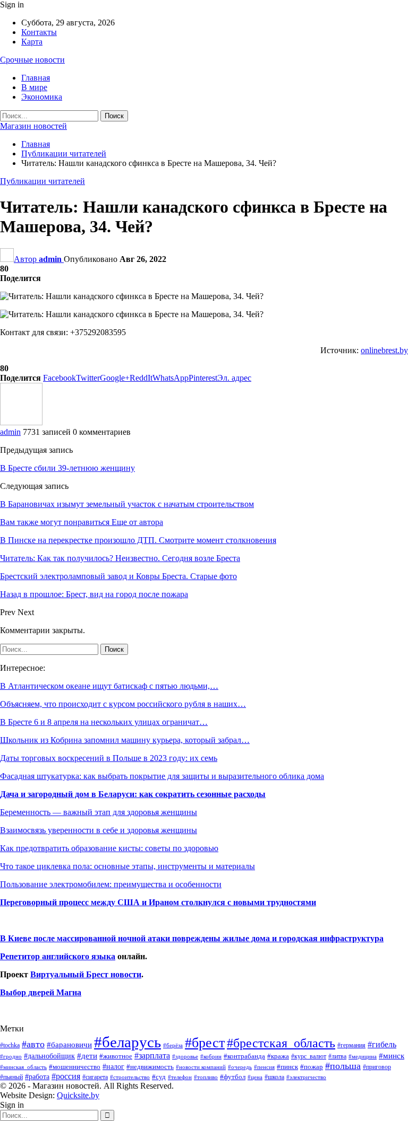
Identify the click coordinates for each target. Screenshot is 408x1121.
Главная (35, 77)
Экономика (41, 96)
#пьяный (11, 1077)
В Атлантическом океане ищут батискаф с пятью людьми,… (109, 685)
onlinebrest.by (384, 350)
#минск (391, 1055)
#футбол (232, 1077)
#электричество (306, 1077)
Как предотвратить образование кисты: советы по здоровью (109, 848)
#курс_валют (308, 1056)
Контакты (39, 32)
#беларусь (127, 1042)
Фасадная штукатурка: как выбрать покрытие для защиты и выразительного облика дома (162, 776)
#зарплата (152, 1055)
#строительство (130, 1077)
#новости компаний (201, 1067)
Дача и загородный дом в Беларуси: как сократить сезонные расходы (133, 794)
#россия (66, 1076)
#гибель (382, 1044)
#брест (205, 1042)
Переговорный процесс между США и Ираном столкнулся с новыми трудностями (158, 902)
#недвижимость (150, 1067)
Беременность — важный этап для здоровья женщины (98, 812)
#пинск (287, 1067)
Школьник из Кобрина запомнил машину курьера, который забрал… (125, 740)
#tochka (10, 1045)
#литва (337, 1056)
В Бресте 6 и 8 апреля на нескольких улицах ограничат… (104, 721)
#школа (274, 1077)
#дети (87, 1056)
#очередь (240, 1067)
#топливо (206, 1077)
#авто (33, 1044)
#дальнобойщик (49, 1056)
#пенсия (264, 1067)
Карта (31, 41)
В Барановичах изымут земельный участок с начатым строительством (127, 504)
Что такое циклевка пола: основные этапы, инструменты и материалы (127, 866)
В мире (34, 87)
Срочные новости (32, 59)
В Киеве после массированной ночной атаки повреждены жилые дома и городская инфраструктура (192, 938)
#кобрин (211, 1056)
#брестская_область (281, 1043)
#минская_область (23, 1067)
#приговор (377, 1067)
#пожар (311, 1067)
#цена (255, 1077)
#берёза (173, 1045)
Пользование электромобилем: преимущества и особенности (111, 884)
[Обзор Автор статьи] (21, 422)
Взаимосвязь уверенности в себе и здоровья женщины (98, 830)
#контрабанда (244, 1056)
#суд (159, 1077)
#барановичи (69, 1044)
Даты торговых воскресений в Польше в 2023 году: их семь (108, 758)
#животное (115, 1056)
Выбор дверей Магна (40, 992)
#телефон (180, 1077)
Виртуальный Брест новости (85, 974)
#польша (343, 1066)
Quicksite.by (78, 1095)
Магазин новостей (33, 125)
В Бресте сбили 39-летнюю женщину (67, 467)
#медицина (362, 1056)
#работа (37, 1076)
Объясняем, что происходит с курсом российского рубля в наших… (123, 703)
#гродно (11, 1056)
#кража (278, 1056)
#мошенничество (74, 1067)
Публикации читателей (42, 181)
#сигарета (95, 1077)
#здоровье (185, 1056)
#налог (113, 1066)
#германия (351, 1045)
